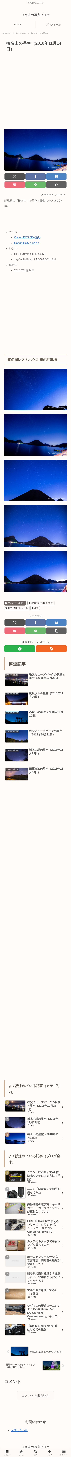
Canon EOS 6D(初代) (27, 237)
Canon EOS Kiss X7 (26, 242)
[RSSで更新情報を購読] (51, 648)
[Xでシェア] (14, 176)
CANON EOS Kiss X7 (18, 608)
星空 (36, 608)
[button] (56, 184)
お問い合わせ (19, 1430)
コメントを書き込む (35, 1395)
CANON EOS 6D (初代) (42, 603)
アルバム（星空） (16, 603)
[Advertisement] (35, 89)
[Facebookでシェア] (35, 176)
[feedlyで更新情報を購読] (19, 648)
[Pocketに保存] (14, 184)
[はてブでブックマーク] (56, 176)
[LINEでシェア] (35, 184)
